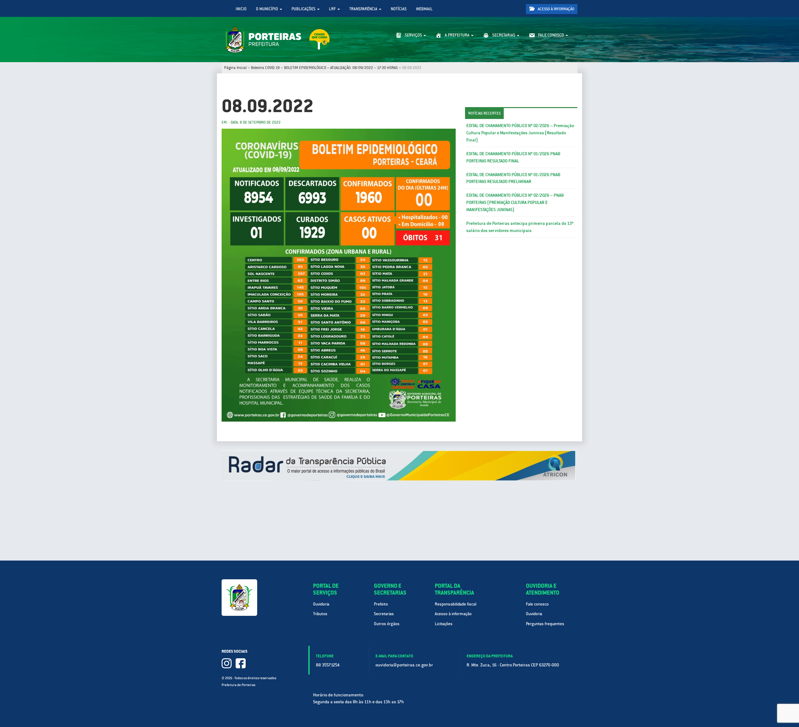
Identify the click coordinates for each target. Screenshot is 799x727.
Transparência (363, 9)
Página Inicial (235, 67)
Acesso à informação (555, 9)
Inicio (241, 9)
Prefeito (381, 604)
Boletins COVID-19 (265, 67)
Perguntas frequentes (545, 623)
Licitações (444, 623)
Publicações (304, 9)
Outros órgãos (387, 623)
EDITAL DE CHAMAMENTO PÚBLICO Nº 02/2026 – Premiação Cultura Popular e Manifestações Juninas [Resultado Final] (520, 133)
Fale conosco (537, 604)
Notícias (399, 9)
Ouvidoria (321, 604)
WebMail (424, 9)
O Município (267, 9)
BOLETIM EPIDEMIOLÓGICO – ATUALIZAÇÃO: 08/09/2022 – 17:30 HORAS (341, 67)
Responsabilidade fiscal (455, 604)
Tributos (320, 613)
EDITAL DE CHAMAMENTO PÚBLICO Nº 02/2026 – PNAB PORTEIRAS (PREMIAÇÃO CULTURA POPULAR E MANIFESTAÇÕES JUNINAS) (515, 202)
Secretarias (384, 613)
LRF (333, 9)
